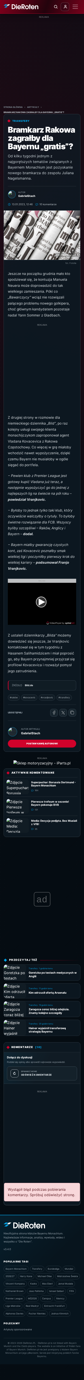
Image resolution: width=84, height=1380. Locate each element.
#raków (14, 697)
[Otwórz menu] (75, 7)
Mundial (69, 1268)
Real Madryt (32, 1305)
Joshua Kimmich (60, 1313)
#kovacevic (29, 697)
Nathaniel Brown (15, 1291)
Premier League (14, 1298)
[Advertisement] (42, 61)
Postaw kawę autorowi (42, 743)
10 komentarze (47, 204)
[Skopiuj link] (72, 713)
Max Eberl (47, 1283)
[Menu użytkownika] (65, 6)
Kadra (33, 1283)
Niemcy (60, 1298)
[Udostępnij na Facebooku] (54, 713)
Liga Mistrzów (13, 1305)
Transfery (37, 1268)
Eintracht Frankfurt (54, 1305)
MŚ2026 (32, 1298)
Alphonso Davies (14, 1313)
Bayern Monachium (16, 1268)
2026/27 (10, 1276)
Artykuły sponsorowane (18, 1329)
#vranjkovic (47, 697)
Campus (46, 1298)
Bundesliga (53, 1268)
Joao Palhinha (36, 1291)
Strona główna (13, 107)
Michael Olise (45, 1276)
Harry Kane (26, 1276)
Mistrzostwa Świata (67, 1276)
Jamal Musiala (65, 1283)
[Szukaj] (55, 6)
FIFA (71, 1291)
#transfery (64, 697)
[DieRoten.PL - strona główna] (21, 6)
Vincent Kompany (15, 1283)
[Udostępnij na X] (63, 713)
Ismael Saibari (56, 1291)
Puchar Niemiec (37, 1313)
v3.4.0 (7, 1249)
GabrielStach (30, 733)
